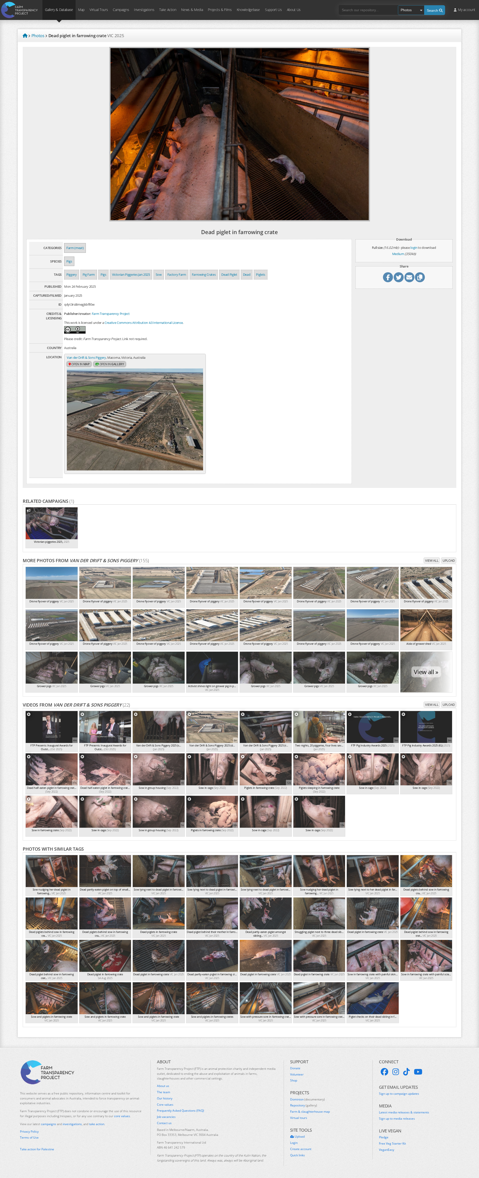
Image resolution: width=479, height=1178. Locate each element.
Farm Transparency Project (111, 313)
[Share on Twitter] (399, 277)
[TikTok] (406, 1071)
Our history (164, 1098)
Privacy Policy (29, 1132)
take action (96, 1124)
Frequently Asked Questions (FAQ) (180, 1111)
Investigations (144, 9)
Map (81, 9)
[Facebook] (384, 1071)
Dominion (307, 1099)
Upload (449, 560)
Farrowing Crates (204, 274)
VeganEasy (386, 1150)
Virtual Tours (99, 9)
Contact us (164, 1123)
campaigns (48, 1124)
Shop (293, 1081)
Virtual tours (298, 1118)
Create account (300, 1149)
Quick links (297, 1155)
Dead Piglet (229, 274)
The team (163, 1092)
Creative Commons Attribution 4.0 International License (144, 322)
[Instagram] (396, 1071)
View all (431, 560)
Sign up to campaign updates (399, 1094)
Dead (246, 274)
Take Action (167, 9)
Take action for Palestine (37, 1149)
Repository (303, 1105)
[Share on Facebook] (388, 277)
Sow (159, 274)
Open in (80, 364)
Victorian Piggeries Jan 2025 (131, 274)
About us (163, 1086)
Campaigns (121, 9)
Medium (398, 254)
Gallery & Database (59, 9)
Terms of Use (29, 1138)
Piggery (71, 274)
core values (122, 1116)
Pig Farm (89, 274)
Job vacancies (166, 1117)
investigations (72, 1124)
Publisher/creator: (77, 313)
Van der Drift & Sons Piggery (86, 357)
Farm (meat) (75, 248)
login (413, 247)
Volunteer (297, 1075)
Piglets (260, 274)
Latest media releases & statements (404, 1112)
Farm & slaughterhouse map (310, 1112)
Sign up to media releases (397, 1119)
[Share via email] (409, 277)
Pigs (69, 261)
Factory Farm (176, 274)
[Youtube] (418, 1071)
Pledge (383, 1137)
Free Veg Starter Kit (392, 1144)
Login (294, 1143)
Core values (165, 1105)
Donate (295, 1068)
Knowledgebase (248, 9)
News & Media (192, 9)
